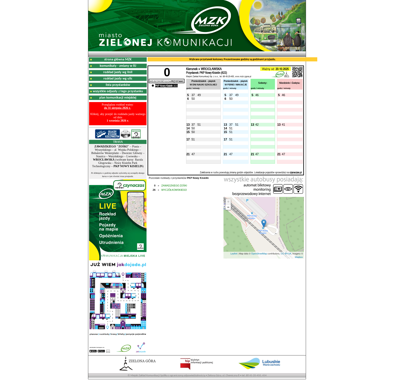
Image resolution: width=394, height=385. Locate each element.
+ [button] (228, 201)
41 (283, 124)
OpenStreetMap (259, 253)
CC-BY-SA (286, 253)
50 (193, 98)
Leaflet (233, 253)
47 (193, 154)
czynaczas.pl (296, 172)
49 (199, 95)
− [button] (228, 207)
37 (193, 95)
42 (257, 124)
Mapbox (299, 257)
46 (257, 95)
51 (199, 124)
